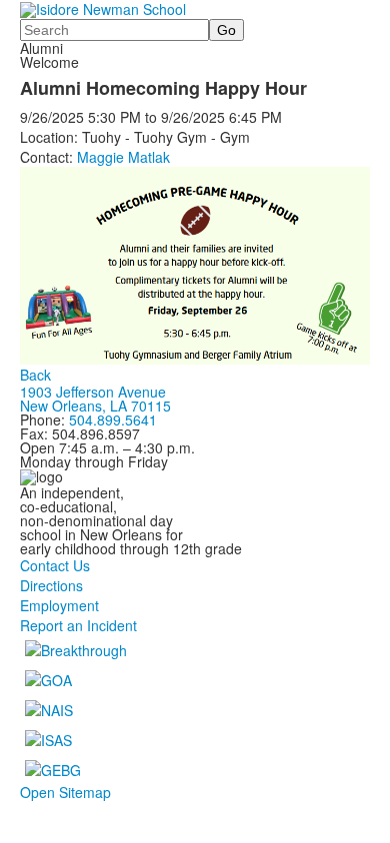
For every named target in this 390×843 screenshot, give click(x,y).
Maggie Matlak (123, 157)
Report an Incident (78, 625)
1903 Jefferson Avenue (93, 392)
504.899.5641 (113, 419)
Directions (51, 585)
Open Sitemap (65, 792)
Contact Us (55, 565)
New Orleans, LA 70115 (95, 406)
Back (35, 375)
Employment (59, 605)
